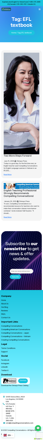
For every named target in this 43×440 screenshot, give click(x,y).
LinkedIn (4, 367)
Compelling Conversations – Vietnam (15, 336)
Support (4, 352)
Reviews (4, 311)
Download (23, 380)
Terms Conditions (8, 348)
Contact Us (5, 317)
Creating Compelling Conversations (15, 340)
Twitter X (4, 370)
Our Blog (4, 307)
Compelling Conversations (11, 326)
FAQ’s (3, 314)
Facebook (5, 360)
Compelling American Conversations (15, 329)
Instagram (5, 363)
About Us (4, 304)
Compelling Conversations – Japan (15, 333)
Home (13, 33)
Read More (8, 175)
